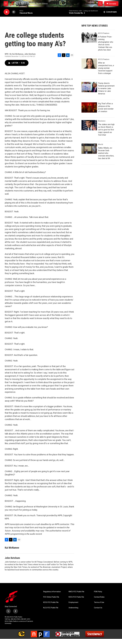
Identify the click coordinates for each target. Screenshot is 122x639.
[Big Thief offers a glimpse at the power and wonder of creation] (89, 107)
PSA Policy (98, 592)
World (100, 144)
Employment (73, 602)
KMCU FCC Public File (76, 592)
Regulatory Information (52, 592)
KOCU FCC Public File (76, 597)
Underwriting (73, 608)
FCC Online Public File (51, 597)
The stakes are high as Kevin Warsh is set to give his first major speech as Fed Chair (106, 129)
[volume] (14, 12)
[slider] (17, 12)
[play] (6, 12)
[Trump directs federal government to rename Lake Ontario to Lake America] (89, 87)
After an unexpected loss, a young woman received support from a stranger (106, 68)
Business (101, 121)
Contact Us (98, 608)
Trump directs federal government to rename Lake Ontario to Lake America (106, 88)
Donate (112, 3)
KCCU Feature (103, 33)
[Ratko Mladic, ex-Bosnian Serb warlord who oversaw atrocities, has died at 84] (89, 149)
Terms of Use (99, 602)
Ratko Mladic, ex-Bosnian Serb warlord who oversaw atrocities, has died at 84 (106, 153)
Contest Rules (99, 597)
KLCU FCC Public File (50, 608)
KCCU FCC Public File (50, 602)
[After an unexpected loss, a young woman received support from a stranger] (89, 63)
